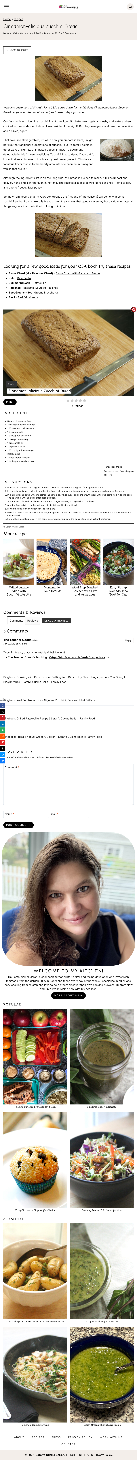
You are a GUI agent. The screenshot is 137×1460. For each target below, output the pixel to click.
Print (10, 401)
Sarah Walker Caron (16, 33)
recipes (18, 19)
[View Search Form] (130, 6)
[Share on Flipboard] (2, 742)
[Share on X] (2, 711)
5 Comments (69, 33)
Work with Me (111, 1437)
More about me (67, 995)
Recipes (38, 1437)
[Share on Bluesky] (2, 760)
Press (56, 1437)
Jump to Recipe (18, 50)
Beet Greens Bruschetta (42, 292)
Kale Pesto (24, 278)
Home (7, 19)
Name (9, 814)
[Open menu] (6, 7)
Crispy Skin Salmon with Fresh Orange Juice (77, 657)
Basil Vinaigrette (28, 297)
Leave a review (56, 620)
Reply (128, 640)
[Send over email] (2, 730)
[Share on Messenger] (2, 754)
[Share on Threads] (2, 748)
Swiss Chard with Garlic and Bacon (78, 273)
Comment (12, 767)
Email (54, 814)
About (19, 1437)
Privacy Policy (80, 1437)
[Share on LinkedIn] (2, 724)
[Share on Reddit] (2, 736)
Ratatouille (39, 283)
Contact (68, 1444)
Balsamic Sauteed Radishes (40, 287)
